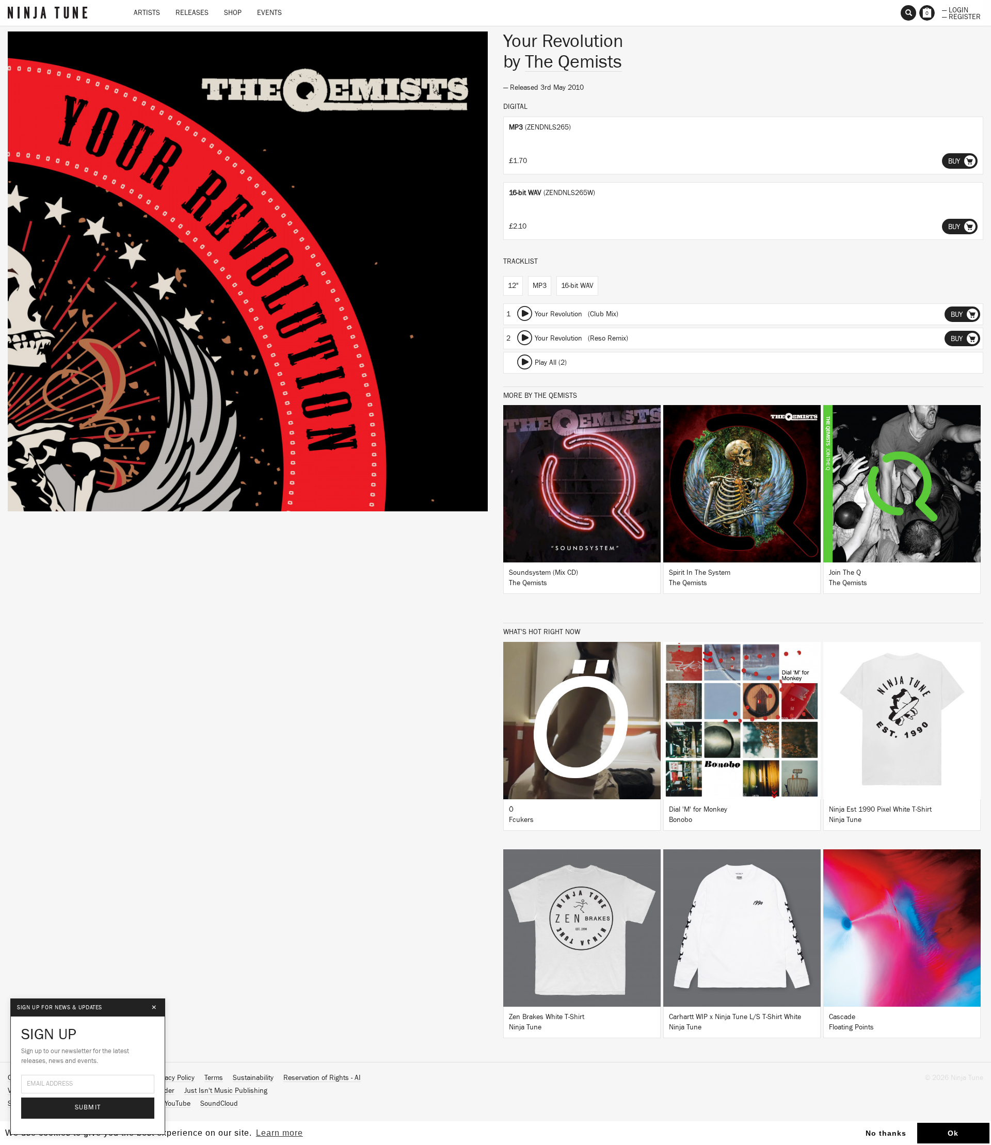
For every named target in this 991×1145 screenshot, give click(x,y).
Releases (192, 13)
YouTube (177, 1103)
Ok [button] (953, 1133)
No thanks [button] (886, 1133)
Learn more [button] (279, 1132)
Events (269, 13)
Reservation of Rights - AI (322, 1078)
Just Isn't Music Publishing (225, 1090)
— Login (955, 9)
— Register (961, 16)
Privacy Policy (174, 1078)
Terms (213, 1078)
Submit (88, 1107)
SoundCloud (219, 1103)
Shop (233, 13)
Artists (147, 13)
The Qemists (573, 62)
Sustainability (253, 1078)
